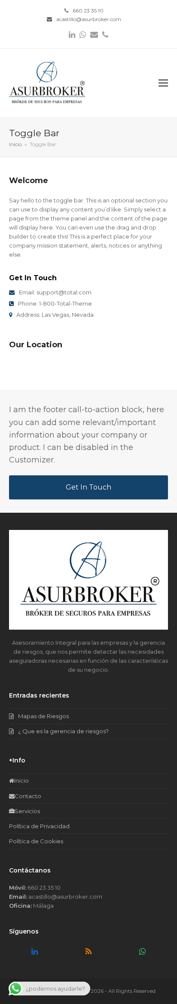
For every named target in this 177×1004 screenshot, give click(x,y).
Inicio (21, 780)
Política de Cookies (36, 841)
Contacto (28, 796)
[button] (163, 83)
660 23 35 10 (88, 10)
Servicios (27, 811)
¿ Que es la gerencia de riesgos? (63, 731)
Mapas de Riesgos (43, 716)
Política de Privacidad (39, 826)
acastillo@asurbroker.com (88, 19)
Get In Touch (88, 487)
